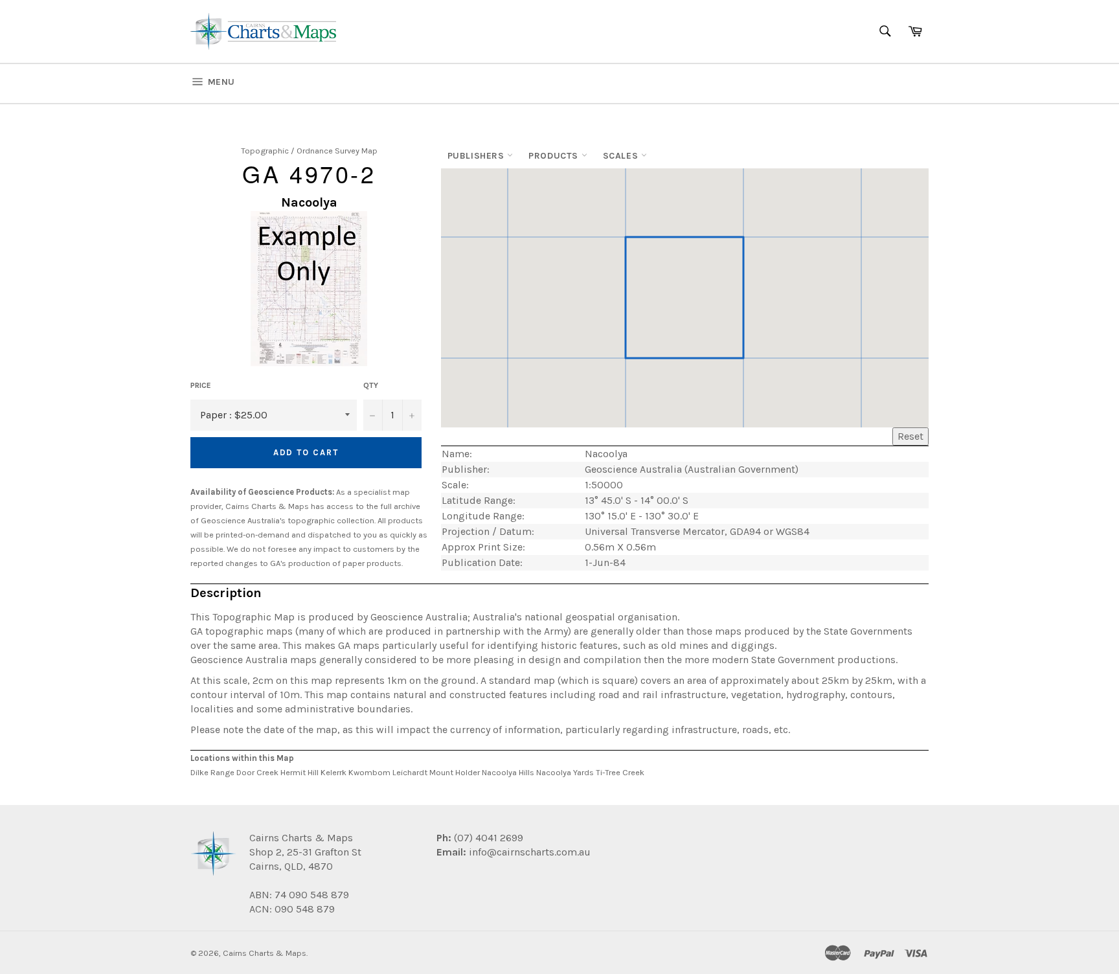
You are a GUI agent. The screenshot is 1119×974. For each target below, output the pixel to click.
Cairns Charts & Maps (264, 953)
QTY (370, 385)
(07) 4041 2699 (487, 838)
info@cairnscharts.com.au (530, 852)
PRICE (200, 385)
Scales (622, 155)
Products (554, 155)
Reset (910, 436)
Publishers (477, 155)
